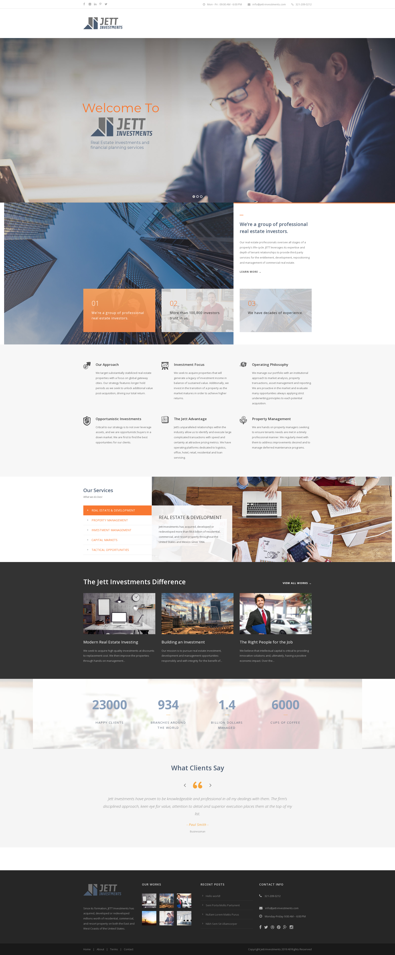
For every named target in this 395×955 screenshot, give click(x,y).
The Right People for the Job (266, 642)
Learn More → (250, 272)
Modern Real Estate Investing (110, 642)
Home (87, 949)
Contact (128, 949)
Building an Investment (183, 642)
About (100, 949)
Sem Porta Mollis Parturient (223, 905)
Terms (114, 949)
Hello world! (213, 896)
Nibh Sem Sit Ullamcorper (221, 924)
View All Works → (297, 583)
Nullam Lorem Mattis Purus (222, 914)
